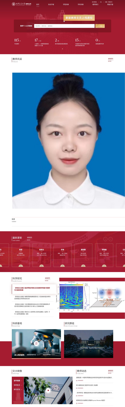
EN (101, 2)
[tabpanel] (22, 42)
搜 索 (101, 26)
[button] (105, 108)
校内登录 (94, 2)
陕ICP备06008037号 (68, 306)
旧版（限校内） (109, 2)
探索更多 (36, 212)
